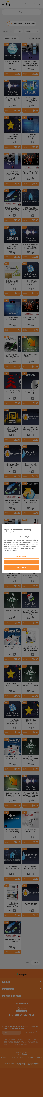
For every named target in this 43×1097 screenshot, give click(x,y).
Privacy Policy (23, 548)
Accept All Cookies (21, 567)
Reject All (21, 562)
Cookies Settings (21, 556)
